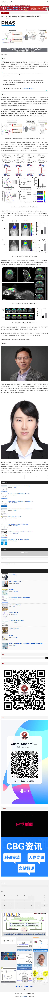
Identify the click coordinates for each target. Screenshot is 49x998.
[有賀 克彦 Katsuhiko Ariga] (40, 959)
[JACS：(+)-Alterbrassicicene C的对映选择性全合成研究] (24, 959)
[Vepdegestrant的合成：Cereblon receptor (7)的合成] (8, 975)
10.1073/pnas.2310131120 (28, 88)
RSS (24, 989)
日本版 (30, 993)
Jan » (4, 909)
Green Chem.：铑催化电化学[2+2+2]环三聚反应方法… (19, 493)
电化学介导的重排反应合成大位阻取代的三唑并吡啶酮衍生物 (20, 508)
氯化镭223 (11, 635)
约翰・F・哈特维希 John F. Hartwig (16, 581)
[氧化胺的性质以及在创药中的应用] (40, 975)
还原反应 (15, 614)
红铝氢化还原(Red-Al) (13, 612)
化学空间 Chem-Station (24, 986)
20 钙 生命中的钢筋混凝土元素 (15, 604)
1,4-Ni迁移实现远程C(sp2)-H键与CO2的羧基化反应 (19, 597)
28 (24, 908)
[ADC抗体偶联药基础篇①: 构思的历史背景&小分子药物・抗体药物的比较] (8, 956)
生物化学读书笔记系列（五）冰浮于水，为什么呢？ (18, 539)
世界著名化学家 (16, 583)
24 (44, 905)
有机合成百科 (16, 591)
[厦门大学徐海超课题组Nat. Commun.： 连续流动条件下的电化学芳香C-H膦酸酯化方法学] (40, 944)
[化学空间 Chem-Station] (7, 1)
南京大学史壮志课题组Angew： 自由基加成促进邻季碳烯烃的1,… (21, 531)
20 (17, 905)
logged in (8, 563)
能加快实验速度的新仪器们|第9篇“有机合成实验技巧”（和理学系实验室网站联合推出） (26, 643)
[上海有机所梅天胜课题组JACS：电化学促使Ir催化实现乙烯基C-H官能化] (24, 975)
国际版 (33, 993)
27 (17, 908)
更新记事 (21, 993)
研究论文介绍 (8, 18)
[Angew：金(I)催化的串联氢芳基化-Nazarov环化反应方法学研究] (24, 944)
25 (4, 908)
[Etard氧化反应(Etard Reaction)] (8, 940)
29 (31, 908)
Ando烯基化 (11, 589)
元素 (14, 606)
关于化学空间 (17, 993)
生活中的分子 (16, 637)
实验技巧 (15, 575)
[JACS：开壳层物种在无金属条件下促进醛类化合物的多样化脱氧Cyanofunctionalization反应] (24, 924)
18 (4, 905)
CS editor (21, 18)
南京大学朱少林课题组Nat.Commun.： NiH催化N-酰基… (19, 486)
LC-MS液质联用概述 (13, 574)
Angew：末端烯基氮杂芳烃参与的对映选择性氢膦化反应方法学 (20, 501)
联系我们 (27, 993)
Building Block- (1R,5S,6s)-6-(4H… (15, 516)
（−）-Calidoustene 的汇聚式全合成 (16, 620)
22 (31, 905)
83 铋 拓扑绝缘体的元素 (14, 628)
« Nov (2, 909)
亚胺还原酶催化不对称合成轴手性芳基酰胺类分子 (18, 524)
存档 (24, 993)
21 (24, 905)
